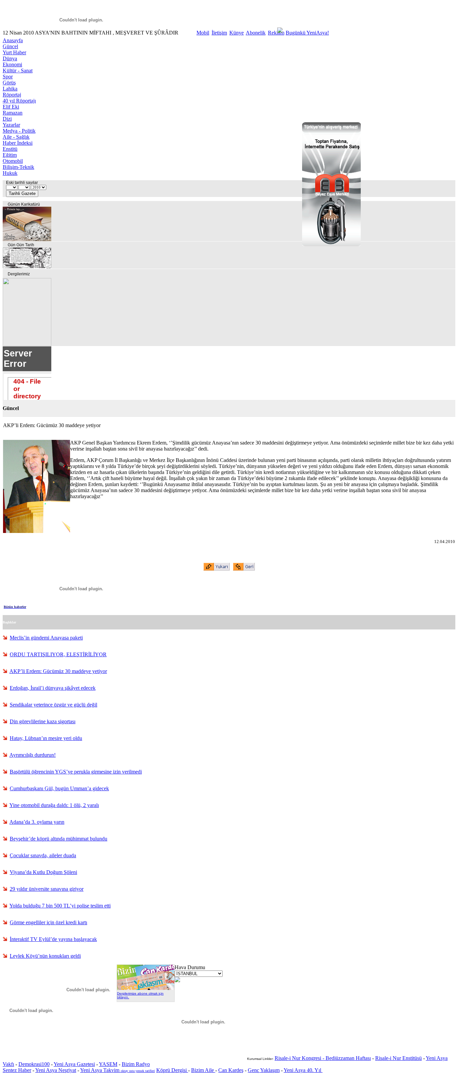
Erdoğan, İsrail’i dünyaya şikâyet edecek (53, 688)
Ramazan (12, 113)
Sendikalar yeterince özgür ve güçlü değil (53, 705)
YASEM (108, 1064)
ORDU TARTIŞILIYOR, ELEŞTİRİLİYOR (58, 654)
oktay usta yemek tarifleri (138, 1071)
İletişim (219, 33)
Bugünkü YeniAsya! (307, 33)
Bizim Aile (203, 1070)
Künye (236, 33)
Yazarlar (11, 125)
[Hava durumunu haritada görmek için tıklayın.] (177, 980)
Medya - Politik (19, 131)
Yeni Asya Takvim (100, 1070)
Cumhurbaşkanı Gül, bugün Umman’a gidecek (59, 788)
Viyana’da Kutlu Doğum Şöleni (43, 872)
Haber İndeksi (18, 143)
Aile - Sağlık (16, 137)
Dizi (7, 119)
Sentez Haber (17, 1070)
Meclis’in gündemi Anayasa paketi (46, 638)
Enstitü (10, 149)
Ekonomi (12, 64)
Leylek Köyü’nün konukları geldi (45, 956)
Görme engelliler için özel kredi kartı (48, 922)
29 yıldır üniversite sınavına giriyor (46, 889)
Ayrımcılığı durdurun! (32, 755)
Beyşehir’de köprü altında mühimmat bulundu (58, 839)
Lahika (10, 88)
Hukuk (10, 173)
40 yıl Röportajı (19, 101)
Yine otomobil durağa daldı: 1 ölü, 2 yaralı (54, 805)
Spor (8, 76)
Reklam (276, 33)
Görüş (9, 82)
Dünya (10, 58)
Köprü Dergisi (172, 1070)
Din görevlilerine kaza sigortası (42, 721)
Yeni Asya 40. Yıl (303, 1070)
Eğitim (10, 155)
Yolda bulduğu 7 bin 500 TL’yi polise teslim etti (60, 906)
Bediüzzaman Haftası (348, 1058)
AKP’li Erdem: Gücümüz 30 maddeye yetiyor (58, 671)
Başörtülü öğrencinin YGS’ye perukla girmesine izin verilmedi (76, 772)
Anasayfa (13, 40)
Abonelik (256, 33)
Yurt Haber (14, 52)
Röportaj (12, 94)
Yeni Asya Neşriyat (55, 1070)
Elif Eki (11, 107)
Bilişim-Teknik (18, 167)
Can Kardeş (230, 1070)
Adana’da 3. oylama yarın (36, 822)
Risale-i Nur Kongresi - (300, 1058)
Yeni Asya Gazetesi (74, 1064)
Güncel (10, 46)
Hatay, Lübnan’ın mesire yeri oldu (46, 738)
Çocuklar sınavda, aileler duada (43, 855)
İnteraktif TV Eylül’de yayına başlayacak (53, 939)
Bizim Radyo (136, 1064)
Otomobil (13, 161)
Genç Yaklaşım (264, 1070)
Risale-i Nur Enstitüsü (398, 1058)
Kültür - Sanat (18, 70)
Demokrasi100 (34, 1064)
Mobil (202, 33)
